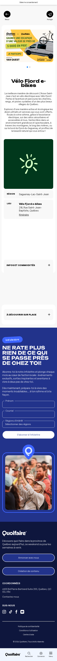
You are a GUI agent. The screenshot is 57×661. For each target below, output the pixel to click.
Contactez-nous (10, 596)
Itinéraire (24, 214)
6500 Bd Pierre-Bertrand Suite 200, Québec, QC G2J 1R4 (26, 590)
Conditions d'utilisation (28, 630)
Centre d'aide (28, 634)
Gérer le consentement (28, 2)
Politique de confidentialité (28, 626)
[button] (27, 67)
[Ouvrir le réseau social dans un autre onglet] (4, 612)
